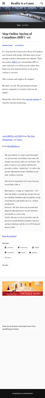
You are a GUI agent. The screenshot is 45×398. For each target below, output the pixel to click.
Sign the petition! (9, 236)
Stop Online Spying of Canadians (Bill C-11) (17, 35)
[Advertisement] (22, 361)
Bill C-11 (16, 62)
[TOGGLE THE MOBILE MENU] (3, 3)
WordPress (28, 393)
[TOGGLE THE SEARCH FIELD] (41, 3)
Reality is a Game (22, 3)
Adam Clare (7, 45)
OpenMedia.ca (13, 146)
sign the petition (32, 99)
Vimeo (19, 139)
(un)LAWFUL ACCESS (12, 136)
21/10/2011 (19, 45)
